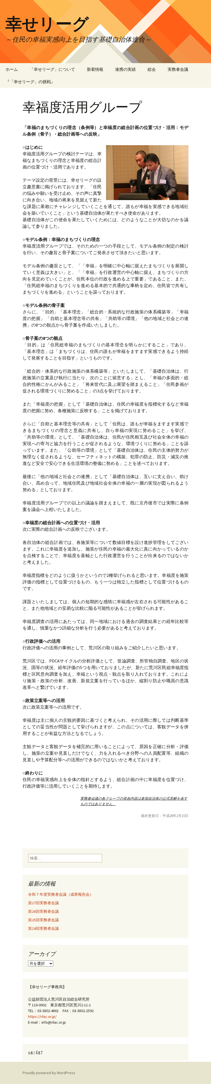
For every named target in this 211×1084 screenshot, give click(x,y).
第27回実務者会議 (43, 902)
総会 (152, 69)
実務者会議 (178, 69)
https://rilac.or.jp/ (42, 1016)
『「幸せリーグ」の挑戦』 (30, 81)
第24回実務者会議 (43, 928)
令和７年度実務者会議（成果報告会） (60, 894)
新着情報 (95, 69)
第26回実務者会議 (43, 911)
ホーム (11, 69)
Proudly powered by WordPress (49, 1072)
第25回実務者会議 (43, 919)
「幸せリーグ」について (52, 69)
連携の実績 (125, 69)
